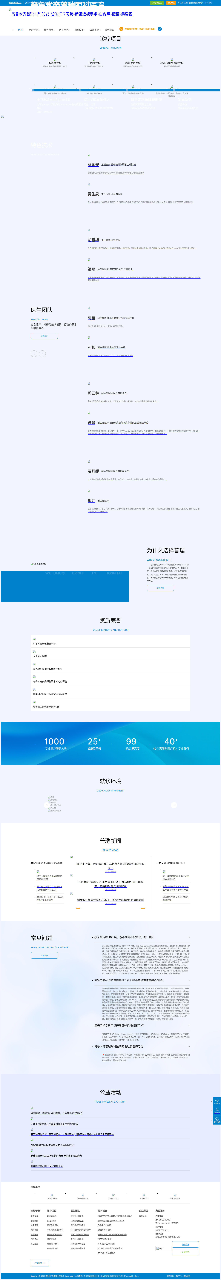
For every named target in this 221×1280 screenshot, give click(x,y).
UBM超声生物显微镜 (106, 1244)
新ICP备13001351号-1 (92, 1276)
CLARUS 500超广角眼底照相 (110, 1248)
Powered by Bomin (132, 1276)
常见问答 (34, 1225)
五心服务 (34, 1244)
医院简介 (34, 1216)
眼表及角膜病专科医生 (80, 1234)
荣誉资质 (34, 1230)
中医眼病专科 (52, 1248)
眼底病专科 (51, 1216)
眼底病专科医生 (77, 1216)
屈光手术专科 (52, 1225)
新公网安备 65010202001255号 (113, 1276)
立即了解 (55, 74)
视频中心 (34, 1239)
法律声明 (178, 1276)
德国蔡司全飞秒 (104, 1230)
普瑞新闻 (34, 1221)
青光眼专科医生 (77, 1239)
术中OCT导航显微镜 (106, 1253)
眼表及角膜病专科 (54, 1234)
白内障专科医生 (77, 1221)
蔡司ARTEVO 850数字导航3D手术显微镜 (115, 1216)
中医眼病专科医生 (78, 1248)
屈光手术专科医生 (78, 1225)
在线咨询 (185, 1244)
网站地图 (170, 1276)
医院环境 (34, 1234)
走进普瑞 (160, 588)
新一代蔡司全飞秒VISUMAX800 (111, 1221)
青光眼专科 (51, 1239)
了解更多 (44, 336)
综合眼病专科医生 (78, 1244)
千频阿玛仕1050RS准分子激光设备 (112, 1234)
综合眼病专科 (52, 1244)
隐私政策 (187, 1276)
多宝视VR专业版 (104, 1239)
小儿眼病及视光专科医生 (81, 1230)
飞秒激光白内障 (104, 1225)
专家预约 (185, 1252)
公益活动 (142, 1216)
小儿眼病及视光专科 (55, 1230)
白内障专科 (51, 1221)
